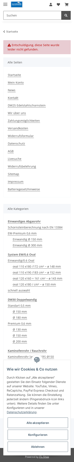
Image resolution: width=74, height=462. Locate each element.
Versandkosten (18, 128)
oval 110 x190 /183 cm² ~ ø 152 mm (37, 272)
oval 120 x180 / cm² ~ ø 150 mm (34, 284)
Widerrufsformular (21, 136)
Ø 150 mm (20, 311)
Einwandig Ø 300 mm (27, 245)
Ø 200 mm (20, 341)
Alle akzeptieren (38, 423)
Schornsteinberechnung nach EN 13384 (35, 227)
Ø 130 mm (20, 329)
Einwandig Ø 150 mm (27, 239)
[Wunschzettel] (58, 4)
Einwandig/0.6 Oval (21, 260)
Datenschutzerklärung (22, 412)
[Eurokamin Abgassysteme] (17, 4)
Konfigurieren (37, 434)
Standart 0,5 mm (19, 306)
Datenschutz (16, 143)
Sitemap (13, 174)
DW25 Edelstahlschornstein (27, 105)
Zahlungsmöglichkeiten (24, 121)
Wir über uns (17, 113)
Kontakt (13, 98)
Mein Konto (16, 82)
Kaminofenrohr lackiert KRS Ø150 (31, 357)
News (11, 90)
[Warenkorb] (66, 4)
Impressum (15, 182)
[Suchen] (66, 15)
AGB (11, 151)
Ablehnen (38, 446)
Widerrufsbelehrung (22, 166)
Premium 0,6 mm (19, 323)
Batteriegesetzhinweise (24, 189)
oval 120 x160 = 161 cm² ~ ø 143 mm (37, 278)
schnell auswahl (19, 290)
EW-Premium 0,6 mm (22, 233)
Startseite (14, 75)
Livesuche (14, 159)
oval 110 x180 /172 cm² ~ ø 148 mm (37, 266)
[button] (50, 4)
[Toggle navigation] (5, 2)
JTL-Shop (44, 456)
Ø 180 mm (20, 317)
